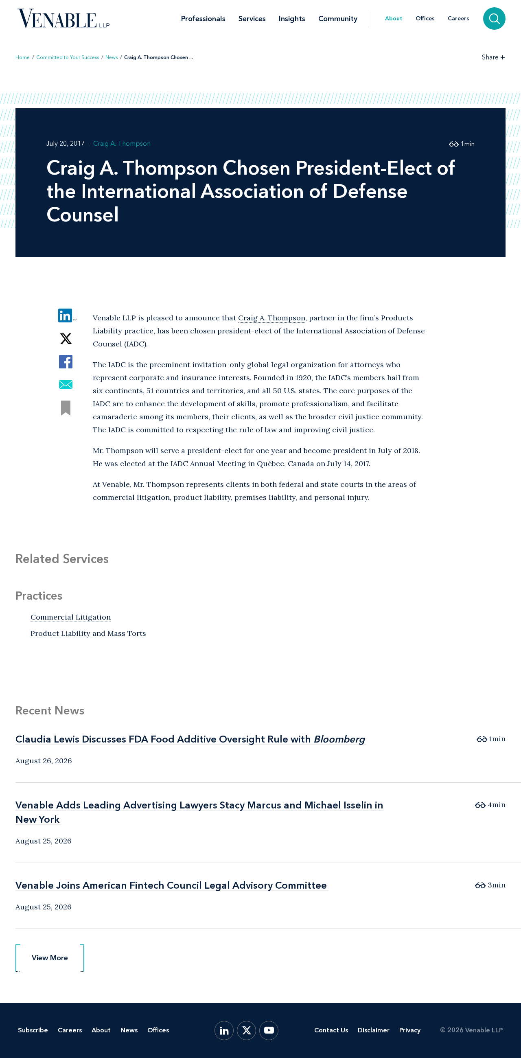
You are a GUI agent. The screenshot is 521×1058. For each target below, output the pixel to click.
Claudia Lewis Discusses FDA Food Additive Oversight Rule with (190, 739)
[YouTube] (268, 1030)
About (394, 19)
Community (337, 18)
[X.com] (246, 1030)
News (111, 57)
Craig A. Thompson (122, 143)
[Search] (494, 18)
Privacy (409, 1030)
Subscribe (33, 1030)
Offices (425, 19)
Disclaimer (374, 1030)
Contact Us (331, 1030)
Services (252, 18)
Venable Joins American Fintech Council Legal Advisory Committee (171, 885)
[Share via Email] (65, 384)
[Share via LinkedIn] (65, 315)
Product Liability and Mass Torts (88, 633)
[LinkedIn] (224, 1030)
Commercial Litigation (71, 617)
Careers (458, 19)
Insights (292, 18)
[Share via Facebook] (65, 361)
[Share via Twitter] (65, 338)
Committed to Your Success (67, 57)
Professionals (203, 18)
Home (22, 57)
